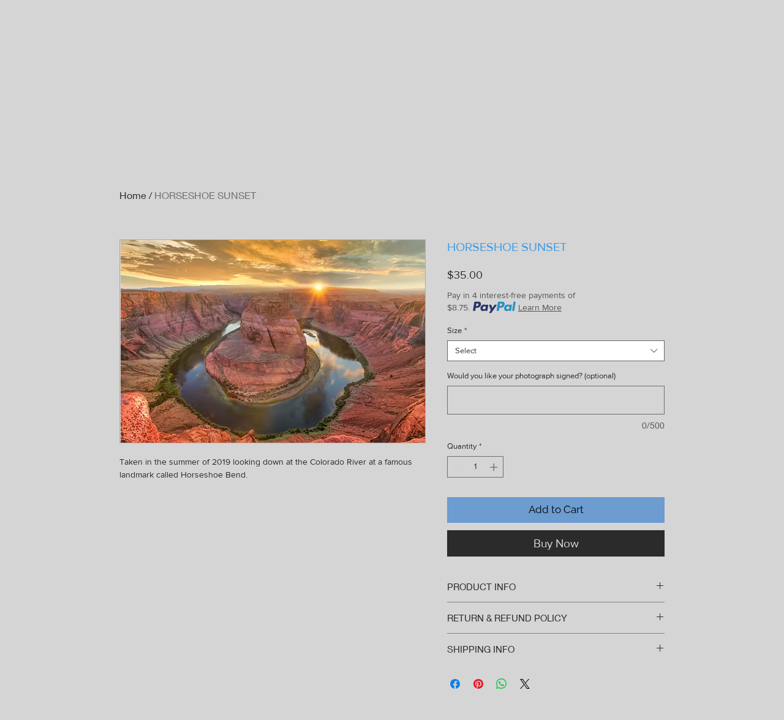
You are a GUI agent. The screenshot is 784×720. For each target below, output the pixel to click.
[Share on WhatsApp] (501, 684)
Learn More (540, 307)
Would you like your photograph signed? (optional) (531, 375)
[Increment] (495, 467)
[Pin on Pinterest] (478, 684)
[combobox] (556, 350)
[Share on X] (525, 684)
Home (132, 195)
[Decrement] (456, 467)
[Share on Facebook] (455, 684)
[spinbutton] (476, 467)
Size (457, 330)
